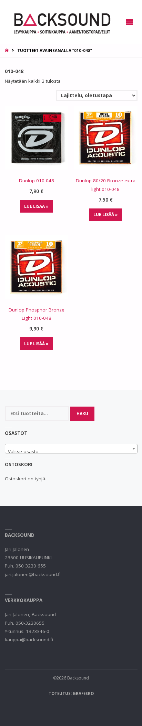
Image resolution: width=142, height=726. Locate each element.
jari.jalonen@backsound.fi (33, 574)
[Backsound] (61, 22)
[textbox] (71, 451)
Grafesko (83, 693)
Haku (82, 414)
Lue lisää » (36, 206)
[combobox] (71, 448)
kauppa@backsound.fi (29, 639)
